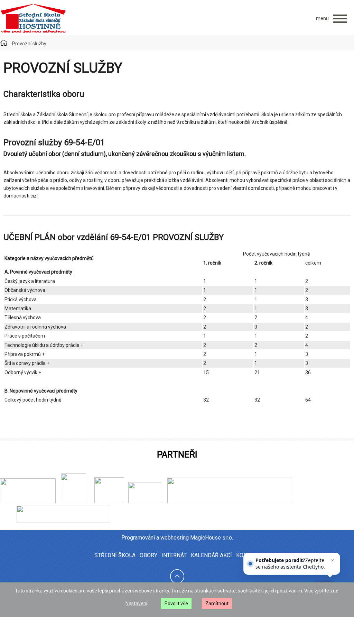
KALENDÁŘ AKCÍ (211, 555)
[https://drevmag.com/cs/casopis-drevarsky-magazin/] (63, 521)
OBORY (148, 555)
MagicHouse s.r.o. (211, 537)
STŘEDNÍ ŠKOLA (115, 555)
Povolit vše (176, 603)
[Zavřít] (332, 560)
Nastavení (136, 603)
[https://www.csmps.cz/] (71, 501)
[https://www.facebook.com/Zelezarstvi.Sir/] (87, 501)
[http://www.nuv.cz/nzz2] (109, 501)
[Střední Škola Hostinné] (33, 18)
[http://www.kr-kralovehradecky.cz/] (28, 501)
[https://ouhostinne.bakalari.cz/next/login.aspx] (228, 501)
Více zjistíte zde (321, 590)
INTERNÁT (174, 555)
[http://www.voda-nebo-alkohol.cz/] (144, 501)
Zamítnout (217, 603)
